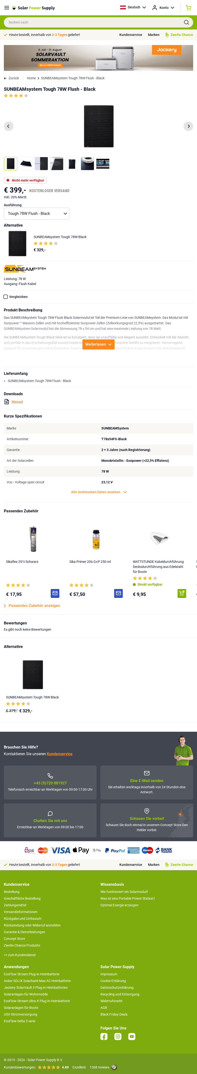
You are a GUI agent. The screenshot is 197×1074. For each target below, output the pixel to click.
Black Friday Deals (114, 1014)
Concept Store (14, 939)
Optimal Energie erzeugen (119, 905)
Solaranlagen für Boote (21, 1008)
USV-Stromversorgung (20, 1014)
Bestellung (11, 892)
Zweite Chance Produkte (22, 945)
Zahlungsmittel (15, 905)
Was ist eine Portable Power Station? (127, 898)
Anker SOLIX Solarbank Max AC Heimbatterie (37, 981)
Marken (154, 35)
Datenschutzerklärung (117, 987)
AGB (103, 1008)
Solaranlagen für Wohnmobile (26, 994)
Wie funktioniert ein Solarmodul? (124, 892)
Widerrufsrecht (111, 1001)
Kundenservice (130, 35)
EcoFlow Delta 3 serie (19, 1021)
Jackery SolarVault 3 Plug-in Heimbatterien (36, 987)
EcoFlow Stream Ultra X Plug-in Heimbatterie (37, 1001)
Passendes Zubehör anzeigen (34, 605)
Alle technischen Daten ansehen (95, 492)
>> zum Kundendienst (20, 955)
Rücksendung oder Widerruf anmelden (32, 925)
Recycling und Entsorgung (119, 994)
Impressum (108, 974)
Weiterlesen (95, 344)
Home (31, 78)
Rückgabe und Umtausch (22, 918)
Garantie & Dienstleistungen (24, 932)
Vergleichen (18, 297)
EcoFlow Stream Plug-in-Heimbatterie (31, 974)
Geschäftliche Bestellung (22, 898)
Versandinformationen (20, 912)
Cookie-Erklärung (113, 981)
